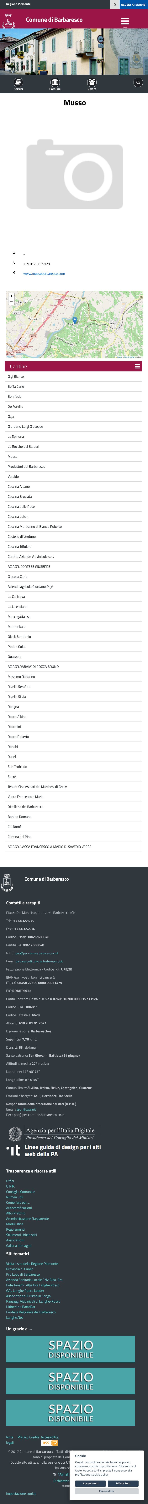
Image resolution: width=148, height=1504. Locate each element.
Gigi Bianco (15, 376)
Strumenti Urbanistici (21, 1234)
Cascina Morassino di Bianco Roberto (34, 526)
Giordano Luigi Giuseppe (25, 426)
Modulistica (14, 1224)
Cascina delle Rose (21, 506)
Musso (12, 456)
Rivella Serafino (18, 686)
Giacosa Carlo (17, 576)
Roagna (13, 706)
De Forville (15, 406)
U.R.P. (10, 1186)
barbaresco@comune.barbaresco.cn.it (39, 961)
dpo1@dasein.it (26, 1109)
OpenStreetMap (129, 357)
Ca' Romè (14, 826)
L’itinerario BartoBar (20, 1306)
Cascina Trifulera (19, 546)
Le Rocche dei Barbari (23, 446)
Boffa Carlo (15, 386)
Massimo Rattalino (21, 676)
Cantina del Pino (19, 836)
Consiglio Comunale (20, 1191)
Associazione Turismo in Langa (28, 1296)
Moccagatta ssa (18, 616)
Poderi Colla (16, 646)
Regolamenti (15, 1229)
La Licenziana (17, 606)
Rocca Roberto (18, 736)
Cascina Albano (18, 486)
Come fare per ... (18, 1202)
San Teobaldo (17, 766)
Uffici (10, 1180)
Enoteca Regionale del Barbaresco (31, 1312)
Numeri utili (14, 1197)
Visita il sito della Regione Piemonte (32, 1263)
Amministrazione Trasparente (27, 1218)
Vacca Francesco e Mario (25, 796)
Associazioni (15, 1240)
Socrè (11, 776)
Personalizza (106, 1491)
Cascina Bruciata (19, 496)
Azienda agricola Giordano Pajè (30, 586)
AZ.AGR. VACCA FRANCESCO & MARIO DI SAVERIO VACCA (49, 846)
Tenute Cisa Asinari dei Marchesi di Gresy (37, 786)
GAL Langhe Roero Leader (25, 1290)
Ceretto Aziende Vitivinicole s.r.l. (30, 556)
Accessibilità (50, 1437)
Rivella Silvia (16, 696)
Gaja (10, 416)
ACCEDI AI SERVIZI (133, 4)
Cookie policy (99, 1474)
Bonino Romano (19, 816)
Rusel (11, 756)
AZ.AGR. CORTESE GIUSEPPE (28, 566)
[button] (74, 321)
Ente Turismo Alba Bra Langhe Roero (32, 1285)
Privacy (23, 1437)
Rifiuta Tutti (123, 1483)
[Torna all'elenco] (137, 366)
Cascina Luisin (17, 516)
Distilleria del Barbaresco (25, 806)
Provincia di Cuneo (20, 1269)
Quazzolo (14, 656)
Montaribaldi (16, 626)
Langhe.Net (14, 1317)
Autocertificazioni (19, 1207)
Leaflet (119, 357)
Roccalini (14, 726)
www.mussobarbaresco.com (44, 273)
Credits (34, 1437)
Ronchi (12, 746)
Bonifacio (14, 396)
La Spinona (15, 436)
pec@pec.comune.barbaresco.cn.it (37, 953)
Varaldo (13, 476)
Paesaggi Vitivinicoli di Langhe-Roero (33, 1301)
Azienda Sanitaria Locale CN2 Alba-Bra (34, 1279)
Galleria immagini (18, 1245)
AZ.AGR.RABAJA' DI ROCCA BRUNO (33, 666)
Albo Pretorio (15, 1213)
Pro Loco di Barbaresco (23, 1274)
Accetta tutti (90, 1483)
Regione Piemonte (18, 4)
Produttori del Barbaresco (26, 466)
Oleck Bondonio (19, 636)
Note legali (10, 1440)
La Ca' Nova (16, 596)
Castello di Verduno (21, 536)
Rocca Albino (17, 716)
